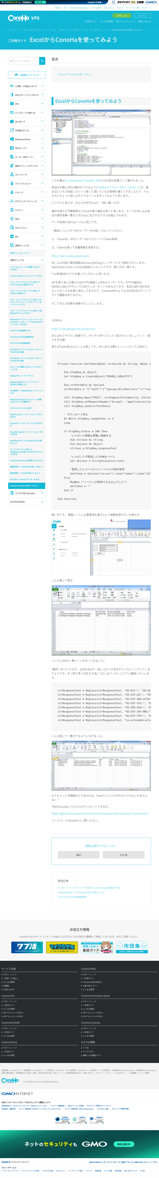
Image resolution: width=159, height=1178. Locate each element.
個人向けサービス (131, 1171)
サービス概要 (144, 1073)
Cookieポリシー (121, 1073)
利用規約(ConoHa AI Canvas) (123, 1070)
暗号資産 (118, 1171)
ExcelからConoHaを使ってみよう (76, 74)
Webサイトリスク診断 (76, 1106)
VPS (65, 7)
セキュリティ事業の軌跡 (120, 1109)
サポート (146, 7)
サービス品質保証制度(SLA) (70, 1073)
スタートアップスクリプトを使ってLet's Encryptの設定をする (90, 887)
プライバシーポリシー (104, 1073)
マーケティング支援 (76, 1171)
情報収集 (98, 1171)
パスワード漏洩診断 (58, 1106)
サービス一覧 (132, 7)
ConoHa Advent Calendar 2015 (83, 180)
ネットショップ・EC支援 (30, 1171)
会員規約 (5, 1070)
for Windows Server (79, 7)
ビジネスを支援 (47, 1171)
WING (57, 7)
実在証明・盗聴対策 (9, 1109)
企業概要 (133, 1073)
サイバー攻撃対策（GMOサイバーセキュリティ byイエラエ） (40, 1109)
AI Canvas (109, 7)
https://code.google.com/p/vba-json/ (74, 329)
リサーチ (89, 1171)
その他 (142, 1171)
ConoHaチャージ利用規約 (43, 1070)
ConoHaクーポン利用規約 (66, 1070)
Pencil (120, 7)
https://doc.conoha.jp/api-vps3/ (70, 256)
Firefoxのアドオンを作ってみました (119, 187)
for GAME (96, 7)
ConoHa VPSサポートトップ (40, 29)
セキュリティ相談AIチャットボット (99, 1105)
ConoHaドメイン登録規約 (21, 1070)
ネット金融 (108, 1171)
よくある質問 (106, 21)
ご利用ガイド (90, 21)
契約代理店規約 (8, 1073)
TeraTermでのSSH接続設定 (73, 896)
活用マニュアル (81, 29)
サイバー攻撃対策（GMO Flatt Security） (79, 1109)
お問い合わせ (144, 21)
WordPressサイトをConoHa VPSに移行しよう (82, 892)
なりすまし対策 (103, 1109)
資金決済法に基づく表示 (48, 1073)
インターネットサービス (10, 1171)
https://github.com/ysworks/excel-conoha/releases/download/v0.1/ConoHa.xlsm (100, 813)
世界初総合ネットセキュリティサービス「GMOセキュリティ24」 (24, 1106)
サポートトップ (15, 29)
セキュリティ (61, 1171)
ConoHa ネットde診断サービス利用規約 (93, 1070)
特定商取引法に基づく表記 (26, 1073)
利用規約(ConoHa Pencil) (145, 1070)
